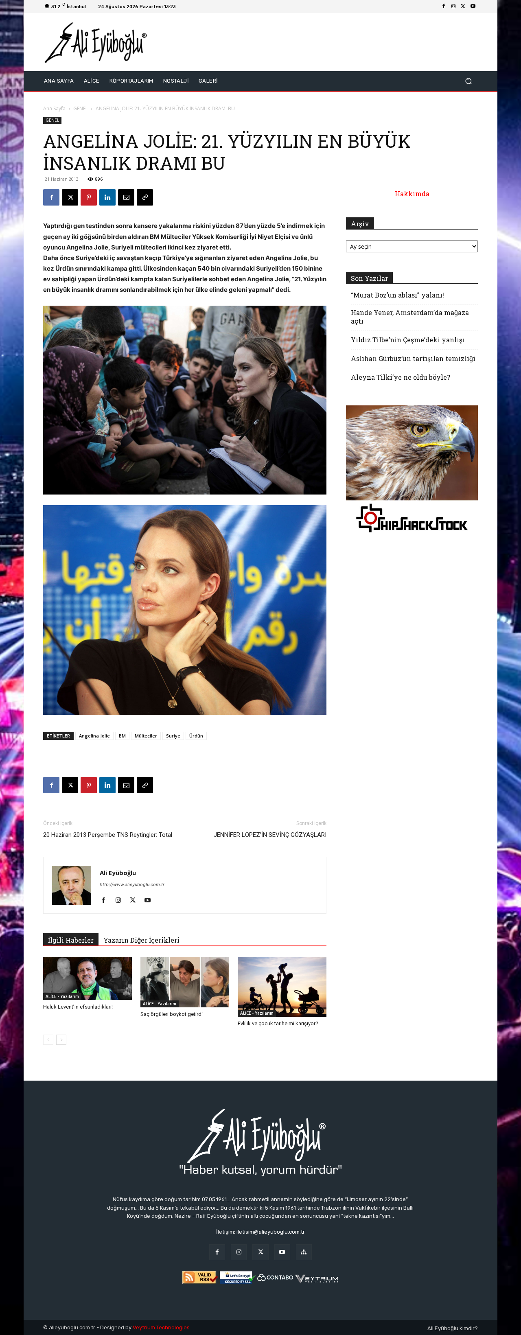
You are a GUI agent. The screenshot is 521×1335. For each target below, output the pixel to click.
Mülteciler (146, 736)
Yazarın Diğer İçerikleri (141, 940)
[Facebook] (444, 6)
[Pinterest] (89, 197)
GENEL (80, 108)
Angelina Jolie (94, 736)
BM (122, 736)
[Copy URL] (145, 197)
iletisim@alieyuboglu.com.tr (270, 1232)
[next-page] (61, 1040)
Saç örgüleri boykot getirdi (171, 1014)
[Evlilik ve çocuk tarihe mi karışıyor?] (282, 986)
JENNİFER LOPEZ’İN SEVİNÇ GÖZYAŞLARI (270, 834)
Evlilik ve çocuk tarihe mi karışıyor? (278, 1023)
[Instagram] (453, 6)
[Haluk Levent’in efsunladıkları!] (87, 978)
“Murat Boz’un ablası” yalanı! (397, 295)
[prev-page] (48, 1040)
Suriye (173, 736)
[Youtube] (473, 6)
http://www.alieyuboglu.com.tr (132, 884)
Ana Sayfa (54, 108)
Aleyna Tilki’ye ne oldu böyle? (400, 377)
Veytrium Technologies (161, 1327)
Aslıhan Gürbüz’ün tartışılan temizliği (413, 358)
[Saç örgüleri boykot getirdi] (184, 982)
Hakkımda (412, 193)
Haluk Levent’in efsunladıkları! (78, 1007)
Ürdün (196, 736)
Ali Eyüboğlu (118, 873)
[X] (463, 6)
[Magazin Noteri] (304, 1252)
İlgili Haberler (71, 940)
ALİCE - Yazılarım (62, 996)
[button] (468, 81)
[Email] (126, 197)
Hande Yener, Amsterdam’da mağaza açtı (410, 316)
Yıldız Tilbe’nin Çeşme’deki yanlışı (408, 339)
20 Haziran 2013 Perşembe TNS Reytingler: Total (107, 834)
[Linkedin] (107, 197)
